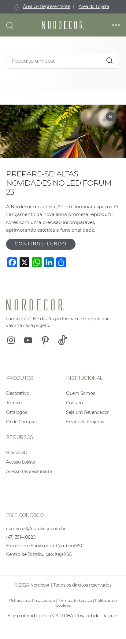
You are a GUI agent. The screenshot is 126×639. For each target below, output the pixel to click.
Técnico (14, 403)
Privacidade (87, 615)
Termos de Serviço (75, 600)
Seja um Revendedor (87, 412)
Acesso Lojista (20, 462)
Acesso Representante (29, 471)
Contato (74, 403)
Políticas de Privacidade (32, 600)
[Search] (109, 60)
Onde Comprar (21, 422)
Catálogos (16, 412)
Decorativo (17, 393)
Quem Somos (80, 393)
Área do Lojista (94, 6)
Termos (110, 615)
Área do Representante (46, 6)
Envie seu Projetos (85, 422)
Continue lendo (41, 244)
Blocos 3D (17, 452)
